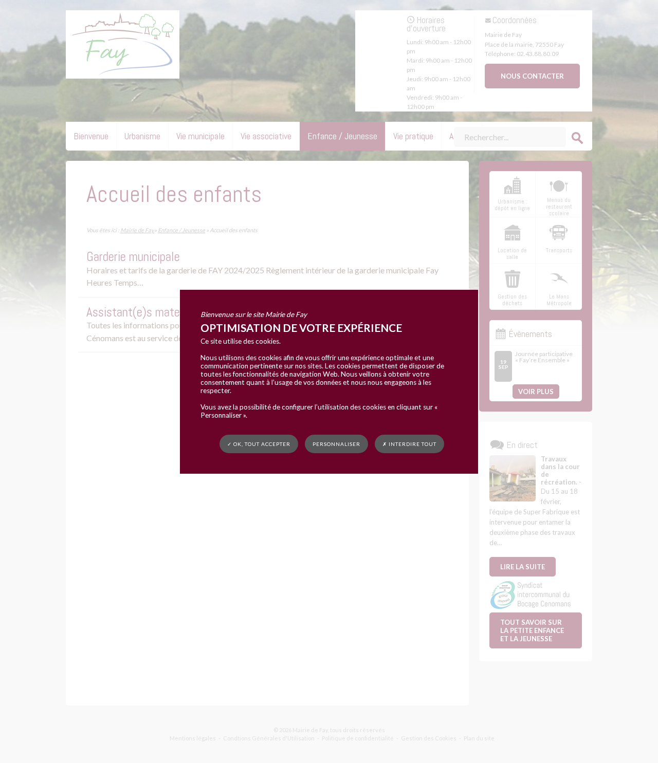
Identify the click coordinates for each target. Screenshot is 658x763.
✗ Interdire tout (409, 444)
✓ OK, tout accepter (258, 443)
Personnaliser (336, 443)
